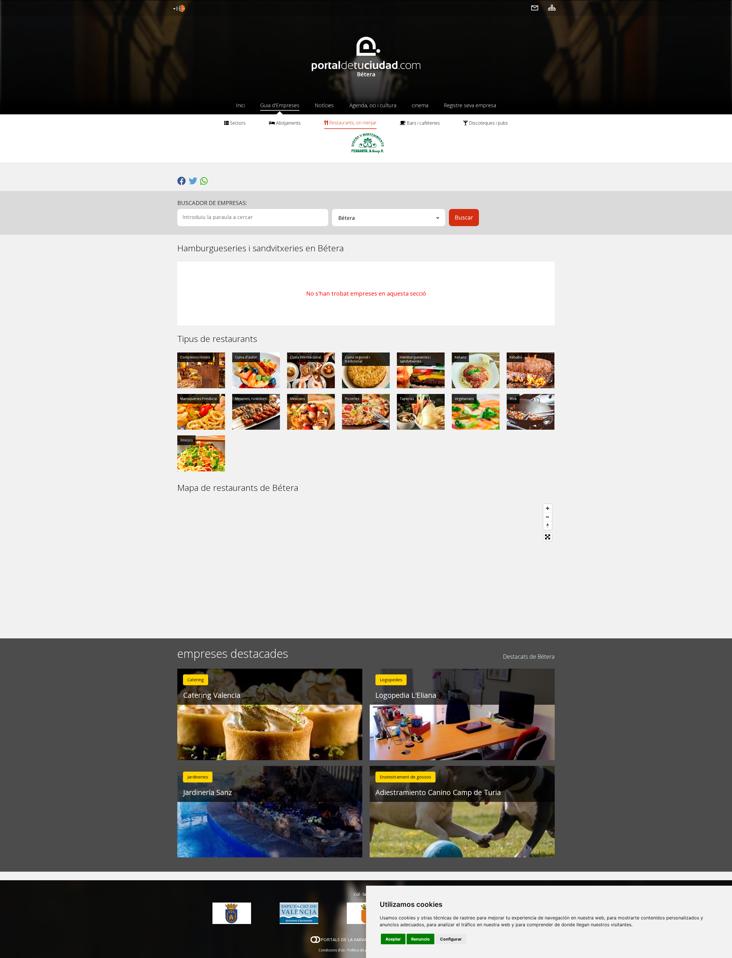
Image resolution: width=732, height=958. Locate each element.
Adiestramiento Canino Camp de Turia (438, 792)
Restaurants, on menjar (352, 122)
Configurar (451, 939)
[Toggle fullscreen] (547, 537)
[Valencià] (178, 9)
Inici (240, 105)
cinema (420, 105)
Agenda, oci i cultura (372, 105)
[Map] (366, 565)
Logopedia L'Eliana (405, 695)
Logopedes (391, 679)
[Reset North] (547, 525)
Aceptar (393, 939)
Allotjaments (288, 123)
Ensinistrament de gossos (405, 777)
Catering (195, 679)
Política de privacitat (363, 950)
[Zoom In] (547, 508)
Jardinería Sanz (207, 792)
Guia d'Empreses (279, 105)
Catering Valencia (211, 695)
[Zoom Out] (547, 517)
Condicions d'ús (332, 950)
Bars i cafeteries (422, 123)
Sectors (237, 123)
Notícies (324, 105)
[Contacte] (534, 7)
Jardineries (197, 777)
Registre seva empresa (470, 105)
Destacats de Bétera (529, 656)
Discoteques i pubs (488, 123)
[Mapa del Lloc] (552, 7)
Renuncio (420, 939)
